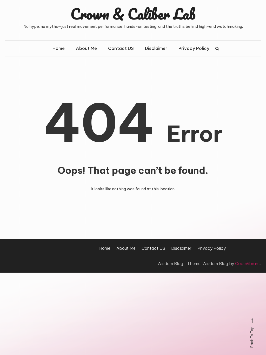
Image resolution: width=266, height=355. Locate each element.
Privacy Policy (193, 48)
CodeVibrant (247, 263)
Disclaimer (156, 48)
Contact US (121, 48)
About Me (86, 48)
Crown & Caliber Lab (133, 14)
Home (58, 48)
